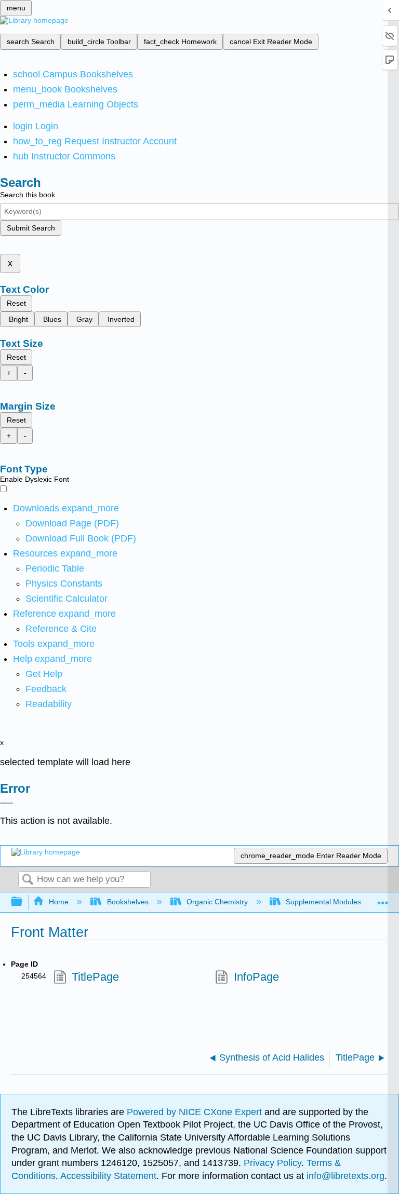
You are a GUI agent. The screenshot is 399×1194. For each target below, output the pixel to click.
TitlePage (95, 976)
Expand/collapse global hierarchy (23, 902)
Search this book (27, 195)
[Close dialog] (6, 803)
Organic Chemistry (217, 902)
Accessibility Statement (108, 1176)
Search (27, 880)
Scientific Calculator (66, 598)
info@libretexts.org (344, 1176)
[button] (45, 689)
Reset (16, 303)
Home (59, 902)
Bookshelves (127, 902)
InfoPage (256, 976)
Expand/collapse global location (383, 898)
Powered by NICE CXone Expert (195, 1112)
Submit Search (31, 228)
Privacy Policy (272, 1163)
